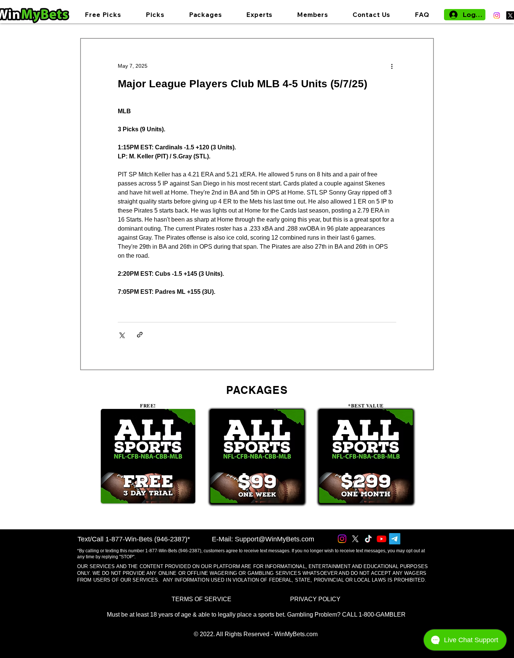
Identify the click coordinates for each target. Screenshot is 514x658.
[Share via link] (139, 334)
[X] (355, 538)
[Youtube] (381, 538)
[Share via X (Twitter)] (121, 334)
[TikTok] (368, 538)
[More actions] (391, 65)
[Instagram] (497, 15)
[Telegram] (394, 538)
